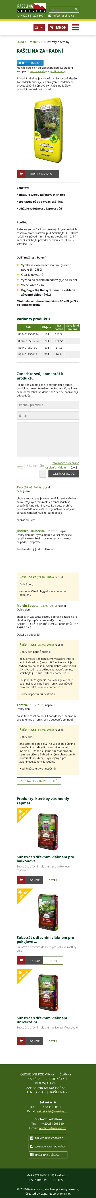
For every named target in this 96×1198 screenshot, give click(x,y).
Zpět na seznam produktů (39, 781)
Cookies (57, 1180)
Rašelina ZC (59, 1092)
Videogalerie (45, 1083)
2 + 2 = (75, 467)
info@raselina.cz (63, 15)
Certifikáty (55, 1079)
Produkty (34, 42)
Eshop (60, 27)
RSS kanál (58, 1175)
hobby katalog (38, 71)
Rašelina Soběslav (47, 1154)
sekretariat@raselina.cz (52, 1111)
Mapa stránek (36, 1175)
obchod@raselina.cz (52, 1128)
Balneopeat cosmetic (48, 1138)
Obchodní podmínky (37, 1074)
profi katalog (58, 71)
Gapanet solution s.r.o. (56, 1194)
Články (65, 1074)
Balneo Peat (35, 1092)
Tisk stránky (38, 1180)
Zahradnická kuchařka (45, 1088)
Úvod (20, 42)
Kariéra (34, 1079)
